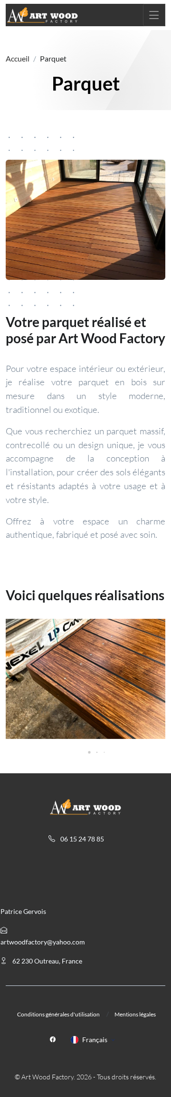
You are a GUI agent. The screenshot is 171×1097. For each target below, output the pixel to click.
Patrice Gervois (23, 911)
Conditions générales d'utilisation (58, 1014)
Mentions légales (135, 1014)
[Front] (42, 15)
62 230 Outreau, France (46, 961)
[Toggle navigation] (154, 15)
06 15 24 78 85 (81, 839)
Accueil (17, 58)
